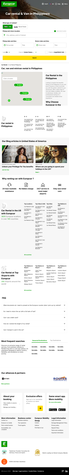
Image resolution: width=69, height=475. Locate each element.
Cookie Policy (33, 471)
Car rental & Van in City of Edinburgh (43, 350)
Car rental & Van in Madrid (52, 346)
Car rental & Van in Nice (52, 350)
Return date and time (42, 41)
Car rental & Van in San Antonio (35, 353)
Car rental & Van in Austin (61, 350)
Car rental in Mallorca (61, 346)
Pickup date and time (9, 41)
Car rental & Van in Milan (35, 346)
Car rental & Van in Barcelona (43, 346)
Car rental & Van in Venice (35, 350)
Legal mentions (23, 471)
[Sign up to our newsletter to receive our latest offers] (40, 408)
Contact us (41, 471)
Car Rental (4, 65)
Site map (15, 471)
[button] (9, 100)
